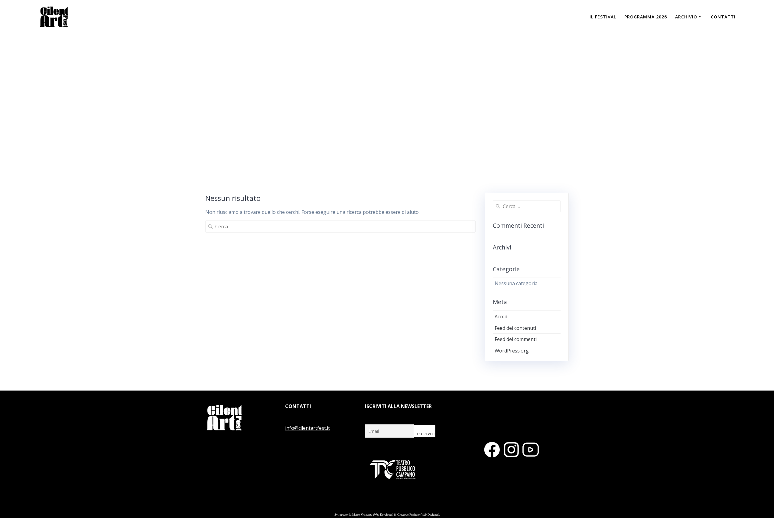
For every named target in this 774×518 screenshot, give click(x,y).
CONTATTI (723, 17)
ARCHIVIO (686, 17)
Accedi (502, 316)
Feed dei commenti (516, 339)
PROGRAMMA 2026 (645, 17)
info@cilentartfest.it (307, 428)
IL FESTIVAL (603, 17)
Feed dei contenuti (515, 328)
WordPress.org (512, 350)
